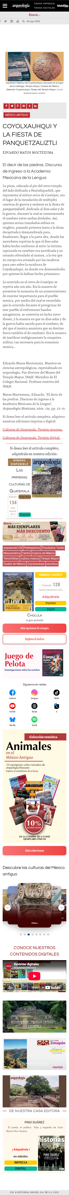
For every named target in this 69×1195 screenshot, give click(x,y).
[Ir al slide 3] (28, 934)
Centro (26, 553)
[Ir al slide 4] (32, 934)
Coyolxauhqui (36, 564)
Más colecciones (34, 851)
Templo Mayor (50, 558)
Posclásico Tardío (53, 548)
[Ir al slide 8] (48, 934)
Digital (25, 514)
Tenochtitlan (11, 558)
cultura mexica (30, 558)
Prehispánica (32, 548)
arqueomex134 (12, 548)
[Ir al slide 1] (21, 934)
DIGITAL (20, 1168)
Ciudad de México (14, 564)
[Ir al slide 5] (36, 934)
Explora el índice (34, 639)
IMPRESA (20, 1162)
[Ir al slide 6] (40, 934)
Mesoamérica (11, 553)
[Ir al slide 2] (25, 934)
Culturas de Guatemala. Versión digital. (31, 437)
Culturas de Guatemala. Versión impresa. (33, 429)
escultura (52, 564)
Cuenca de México (43, 553)
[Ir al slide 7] (44, 934)
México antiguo (16, 115)
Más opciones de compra (35, 628)
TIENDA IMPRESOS (44, 4)
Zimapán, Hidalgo (34, 1063)
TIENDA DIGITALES (44, 8)
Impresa (25, 496)
